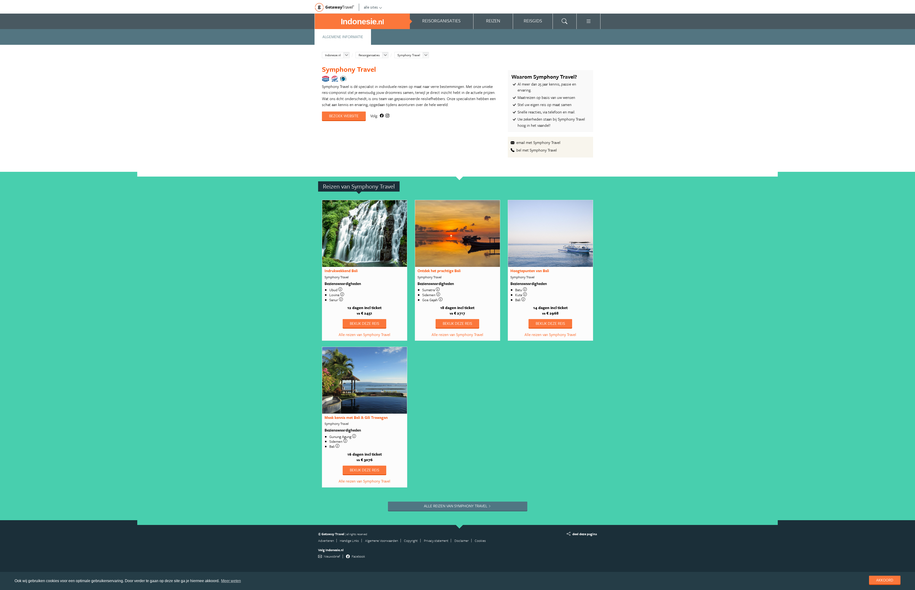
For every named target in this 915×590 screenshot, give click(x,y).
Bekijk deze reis (364, 323)
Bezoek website (344, 116)
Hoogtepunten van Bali (529, 271)
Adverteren (326, 540)
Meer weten (231, 581)
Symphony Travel (408, 55)
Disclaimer (461, 540)
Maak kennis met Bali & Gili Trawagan (356, 417)
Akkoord (884, 580)
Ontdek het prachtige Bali (439, 271)
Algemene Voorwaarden (381, 540)
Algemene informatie (342, 37)
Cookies (480, 540)
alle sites (371, 7)
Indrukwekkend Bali (341, 271)
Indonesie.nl (333, 55)
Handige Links (349, 540)
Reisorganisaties (369, 55)
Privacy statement (436, 540)
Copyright (411, 540)
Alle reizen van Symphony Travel (364, 334)
